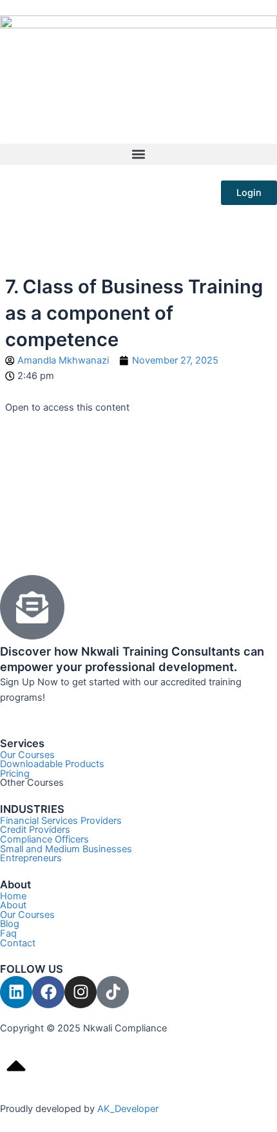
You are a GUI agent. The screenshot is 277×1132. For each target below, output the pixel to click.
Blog (9, 924)
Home (13, 896)
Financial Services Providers (61, 820)
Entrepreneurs (31, 858)
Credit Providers (35, 829)
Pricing (15, 773)
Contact (17, 943)
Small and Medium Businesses (66, 849)
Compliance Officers (44, 839)
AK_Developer (127, 1109)
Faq (8, 933)
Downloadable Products (52, 764)
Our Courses (27, 755)
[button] (138, 154)
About (13, 905)
